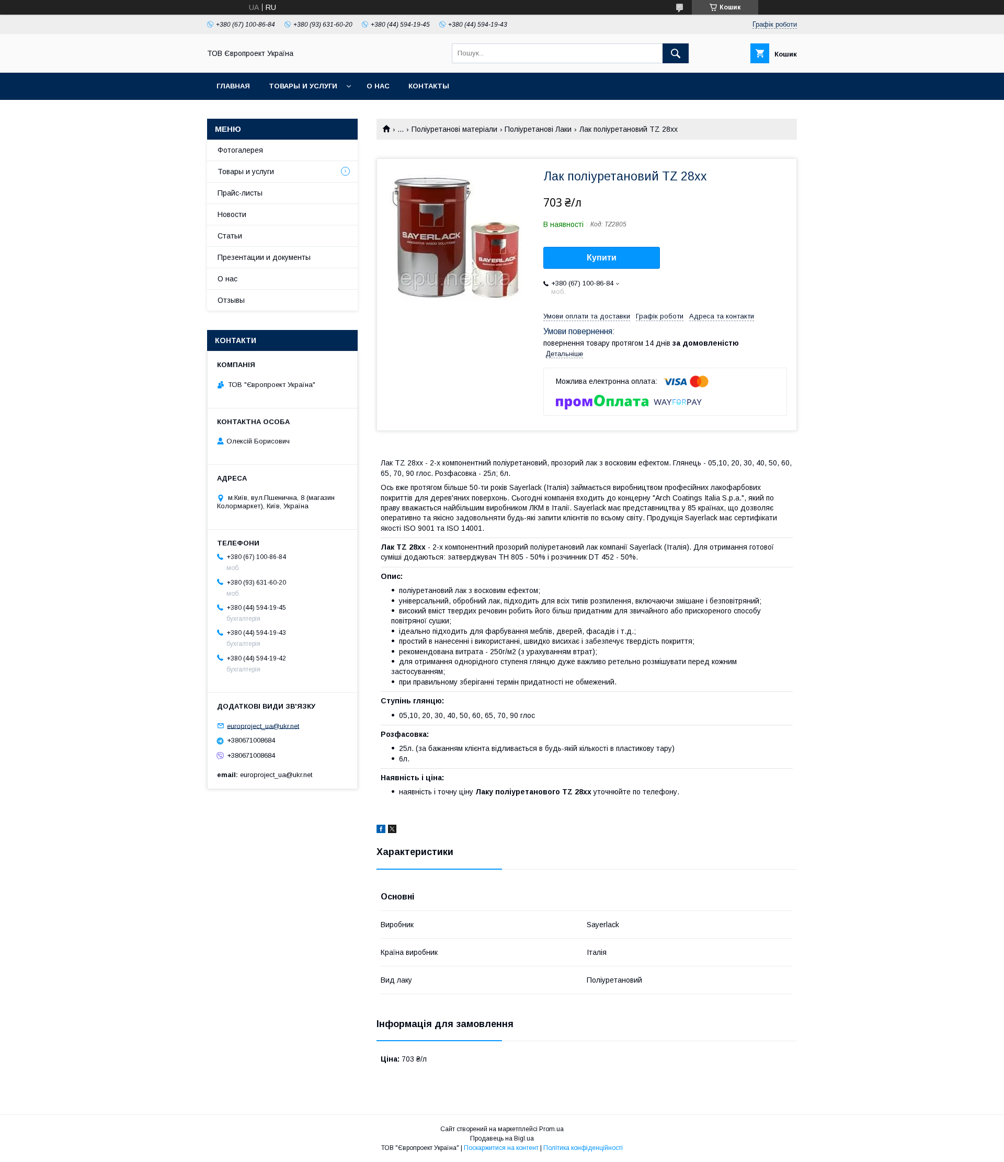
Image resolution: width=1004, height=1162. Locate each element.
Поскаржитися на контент (501, 1148)
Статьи (230, 236)
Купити (602, 257)
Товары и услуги (303, 86)
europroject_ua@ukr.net (263, 726)
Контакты (428, 86)
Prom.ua (551, 1129)
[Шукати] (676, 53)
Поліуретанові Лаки (538, 129)
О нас (378, 86)
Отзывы (231, 300)
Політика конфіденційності (583, 1148)
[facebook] (380, 830)
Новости (232, 214)
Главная (233, 86)
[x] (392, 830)
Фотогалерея (240, 150)
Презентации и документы (264, 257)
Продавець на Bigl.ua (502, 1138)
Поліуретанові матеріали (454, 129)
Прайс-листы (240, 193)
